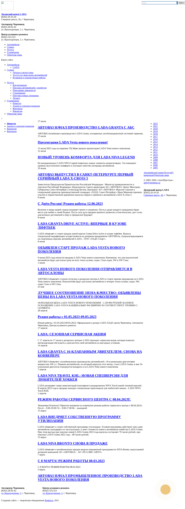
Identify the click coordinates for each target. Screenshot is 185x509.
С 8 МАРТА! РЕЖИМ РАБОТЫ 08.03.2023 (71, 461)
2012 (155, 149)
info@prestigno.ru (152, 182)
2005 (155, 167)
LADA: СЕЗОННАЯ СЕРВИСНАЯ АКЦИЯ (72, 334)
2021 (155, 126)
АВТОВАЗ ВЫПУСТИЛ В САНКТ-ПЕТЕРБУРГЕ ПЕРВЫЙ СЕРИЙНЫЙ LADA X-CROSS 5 (85, 176)
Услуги (10, 49)
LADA (16, 67)
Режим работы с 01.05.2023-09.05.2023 (67, 317)
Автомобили (13, 44)
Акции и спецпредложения (26, 106)
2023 (155, 123)
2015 (155, 142)
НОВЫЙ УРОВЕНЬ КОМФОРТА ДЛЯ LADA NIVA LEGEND (86, 157)
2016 (155, 139)
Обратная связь (14, 55)
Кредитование (20, 85)
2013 (155, 147)
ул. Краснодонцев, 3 (11, 493)
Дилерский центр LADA (14, 14)
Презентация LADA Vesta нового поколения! (73, 142)
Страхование (19, 93)
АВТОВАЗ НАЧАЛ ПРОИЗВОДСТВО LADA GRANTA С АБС (86, 127)
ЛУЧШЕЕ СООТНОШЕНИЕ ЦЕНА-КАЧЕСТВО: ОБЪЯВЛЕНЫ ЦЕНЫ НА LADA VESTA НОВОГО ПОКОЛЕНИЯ (89, 295)
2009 (155, 157)
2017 (155, 136)
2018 (155, 134)
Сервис (10, 47)
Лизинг (16, 98)
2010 (155, 155)
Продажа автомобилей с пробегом (30, 88)
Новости (17, 103)
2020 (155, 129)
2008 (155, 160)
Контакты (17, 108)
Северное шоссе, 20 (153, 195)
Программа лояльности (24, 90)
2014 (155, 144)
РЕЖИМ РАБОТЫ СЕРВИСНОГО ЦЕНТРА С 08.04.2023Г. (84, 399)
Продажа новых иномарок (26, 95)
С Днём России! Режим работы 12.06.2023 (70, 203)
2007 (155, 162)
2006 (155, 165)
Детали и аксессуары (23, 72)
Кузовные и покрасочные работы (29, 77)
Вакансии (17, 111)
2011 (155, 152)
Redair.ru (49, 500)
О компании (13, 52)
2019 (155, 131)
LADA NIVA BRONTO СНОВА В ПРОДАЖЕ (73, 443)
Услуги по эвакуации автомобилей (30, 75)
